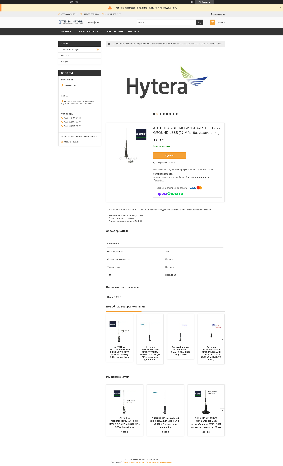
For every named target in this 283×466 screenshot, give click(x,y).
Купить (169, 155)
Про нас (65, 55)
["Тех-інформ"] (70, 23)
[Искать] (199, 22)
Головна (66, 31)
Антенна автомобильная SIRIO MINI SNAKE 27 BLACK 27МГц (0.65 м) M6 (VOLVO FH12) (211, 353)
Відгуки (64, 61)
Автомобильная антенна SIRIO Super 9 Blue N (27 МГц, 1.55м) (181, 351)
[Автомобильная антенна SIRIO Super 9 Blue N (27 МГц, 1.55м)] (180, 329)
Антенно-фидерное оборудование (133, 43)
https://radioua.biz (71, 142)
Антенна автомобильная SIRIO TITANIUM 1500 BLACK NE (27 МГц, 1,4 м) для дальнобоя (150, 353)
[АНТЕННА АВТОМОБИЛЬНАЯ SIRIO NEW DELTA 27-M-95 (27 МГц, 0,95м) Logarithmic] (119, 329)
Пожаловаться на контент (133, 462)
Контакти (133, 31)
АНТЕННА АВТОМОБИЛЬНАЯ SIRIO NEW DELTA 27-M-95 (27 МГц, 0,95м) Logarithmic (120, 352)
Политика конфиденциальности (159, 462)
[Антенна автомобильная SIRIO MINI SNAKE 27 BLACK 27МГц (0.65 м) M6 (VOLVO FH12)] (211, 329)
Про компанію (114, 31)
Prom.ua (154, 459)
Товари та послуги (87, 31)
